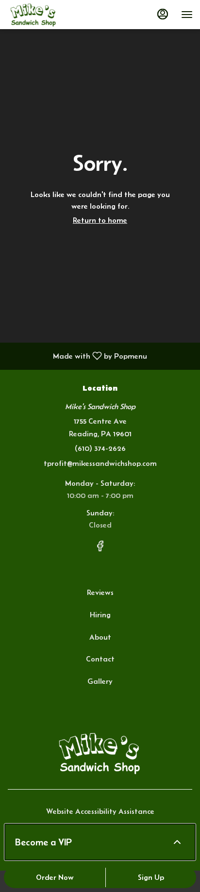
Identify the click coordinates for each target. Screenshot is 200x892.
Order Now (55, 877)
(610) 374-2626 (100, 448)
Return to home (100, 220)
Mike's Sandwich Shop (100, 753)
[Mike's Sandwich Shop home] (51, 14)
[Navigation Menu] (187, 14)
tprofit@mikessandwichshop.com (100, 463)
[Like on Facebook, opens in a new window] (100, 547)
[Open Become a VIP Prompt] (177, 842)
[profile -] (162, 14)
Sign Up (151, 877)
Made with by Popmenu (77, 356)
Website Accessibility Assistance (100, 811)
